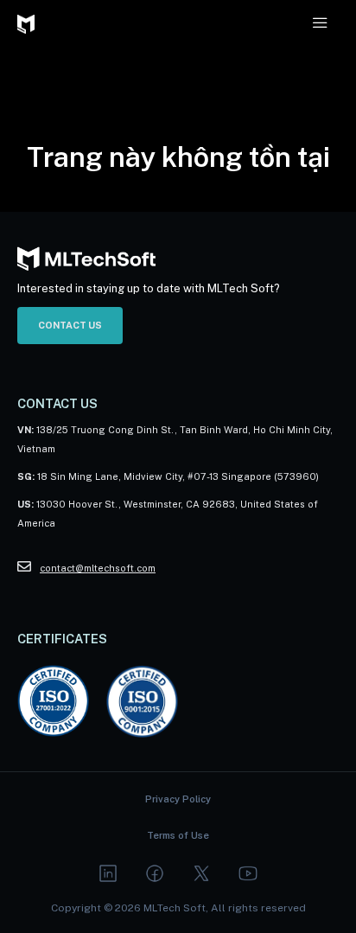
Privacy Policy (178, 799)
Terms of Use (178, 835)
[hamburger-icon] (319, 23)
